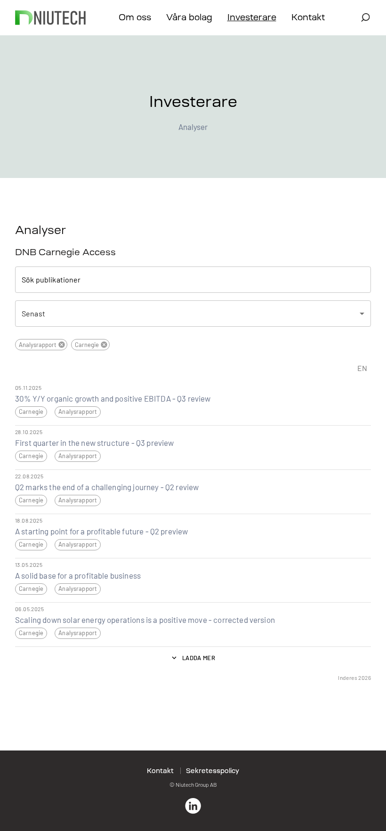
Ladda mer (198, 658)
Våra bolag (189, 17)
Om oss (135, 17)
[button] (41, 344)
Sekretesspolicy (212, 770)
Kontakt (308, 17)
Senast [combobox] (33, 313)
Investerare (251, 17)
